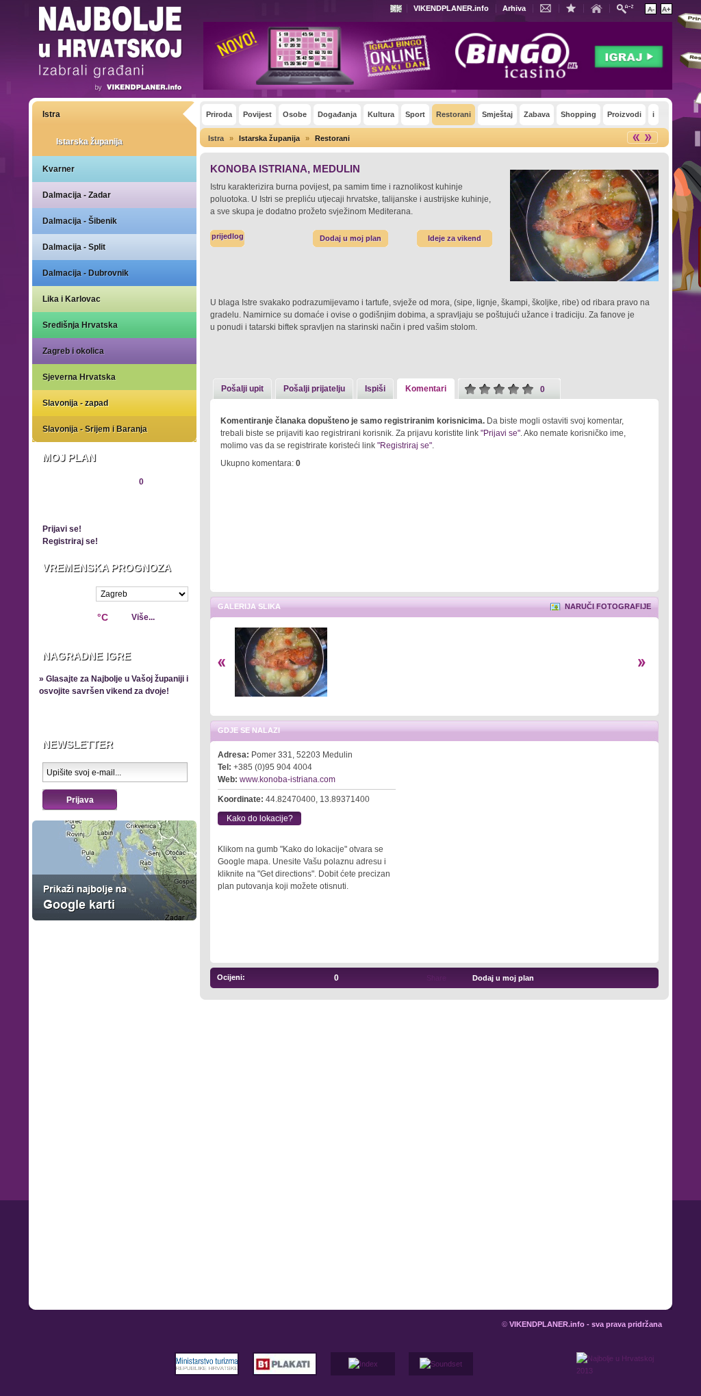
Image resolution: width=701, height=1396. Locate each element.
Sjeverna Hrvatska (79, 377)
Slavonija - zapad (75, 403)
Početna (599, 7)
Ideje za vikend (454, 238)
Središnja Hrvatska (80, 325)
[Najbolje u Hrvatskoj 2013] (619, 1374)
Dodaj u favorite (574, 7)
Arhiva (514, 8)
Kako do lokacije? (260, 818)
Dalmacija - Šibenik (79, 221)
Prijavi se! (61, 529)
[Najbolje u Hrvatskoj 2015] (111, 50)
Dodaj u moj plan (350, 238)
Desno (642, 663)
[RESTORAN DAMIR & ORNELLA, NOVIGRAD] (647, 977)
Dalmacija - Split (73, 247)
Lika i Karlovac (71, 299)
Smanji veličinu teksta (651, 8)
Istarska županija (89, 141)
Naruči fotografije (608, 606)
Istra (51, 114)
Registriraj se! (70, 541)
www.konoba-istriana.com (287, 779)
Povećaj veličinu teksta (666, 8)
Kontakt (549, 7)
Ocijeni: (231, 977)
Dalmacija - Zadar (76, 195)
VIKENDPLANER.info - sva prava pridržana (585, 1324)
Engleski (398, 8)
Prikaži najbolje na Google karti (114, 870)
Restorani (332, 138)
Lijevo (221, 663)
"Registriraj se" (404, 445)
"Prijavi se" (500, 433)
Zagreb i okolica (73, 351)
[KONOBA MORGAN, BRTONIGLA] (632, 977)
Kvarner (58, 169)
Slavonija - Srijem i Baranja (94, 429)
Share (436, 978)
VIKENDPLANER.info (451, 8)
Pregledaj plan (84, 505)
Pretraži (628, 8)
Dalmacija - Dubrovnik (85, 273)
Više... (143, 617)
